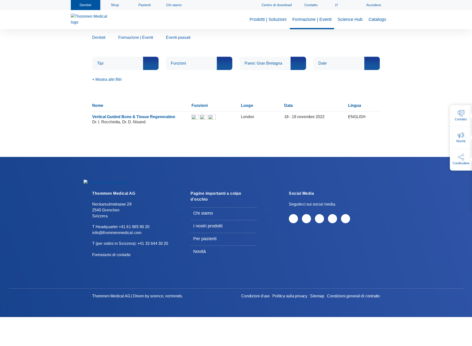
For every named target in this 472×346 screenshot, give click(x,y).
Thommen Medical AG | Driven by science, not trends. (137, 296)
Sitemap (317, 296)
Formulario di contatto (111, 255)
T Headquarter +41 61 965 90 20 (120, 227)
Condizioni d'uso (255, 296)
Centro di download (276, 5)
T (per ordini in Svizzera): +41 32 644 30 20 (130, 243)
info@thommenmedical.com (116, 233)
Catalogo (377, 19)
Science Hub (350, 19)
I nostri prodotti (207, 225)
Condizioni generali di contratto (353, 296)
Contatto (310, 5)
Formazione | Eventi (312, 19)
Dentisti (98, 37)
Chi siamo (203, 213)
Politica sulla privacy (289, 296)
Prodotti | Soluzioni (268, 19)
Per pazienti (205, 238)
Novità (199, 251)
